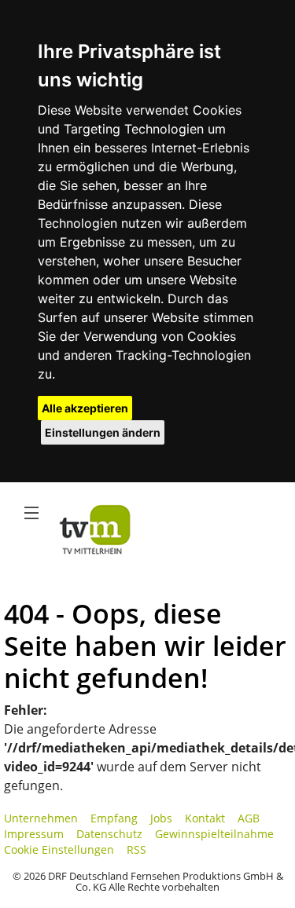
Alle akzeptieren (85, 408)
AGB (249, 818)
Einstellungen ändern (102, 432)
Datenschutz (109, 833)
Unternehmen (41, 818)
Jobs (161, 818)
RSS (136, 849)
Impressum (34, 833)
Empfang (114, 818)
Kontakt (205, 818)
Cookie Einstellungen (59, 849)
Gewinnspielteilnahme (214, 833)
